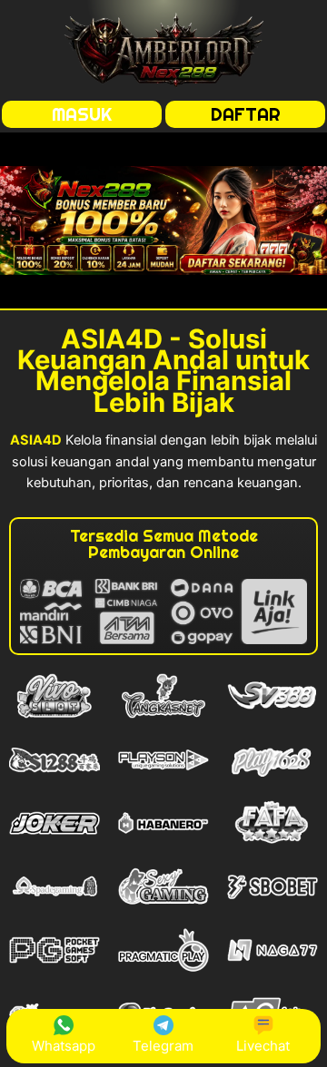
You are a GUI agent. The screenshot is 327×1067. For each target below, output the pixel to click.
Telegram (163, 1045)
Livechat (263, 1045)
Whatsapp (63, 1045)
